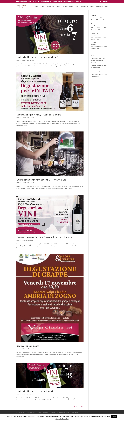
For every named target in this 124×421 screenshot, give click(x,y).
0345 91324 (48, 1)
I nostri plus (50, 6)
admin (19, 60)
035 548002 (63, 1)
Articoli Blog (84, 6)
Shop (76, 6)
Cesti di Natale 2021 (96, 79)
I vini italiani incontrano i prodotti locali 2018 (37, 57)
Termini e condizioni (43, 412)
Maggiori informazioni (62, 419)
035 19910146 (77, 1)
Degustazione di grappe (27, 346)
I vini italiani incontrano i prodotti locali (34, 391)
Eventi (92, 6)
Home (36, 6)
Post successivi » (79, 407)
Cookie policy (31, 412)
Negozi (58, 6)
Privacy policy (20, 412)
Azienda (43, 6)
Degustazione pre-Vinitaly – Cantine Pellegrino (38, 114)
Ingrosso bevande (68, 6)
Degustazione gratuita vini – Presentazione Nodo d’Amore (44, 237)
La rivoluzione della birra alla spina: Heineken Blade (41, 179)
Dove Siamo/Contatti (102, 6)
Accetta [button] (114, 416)
